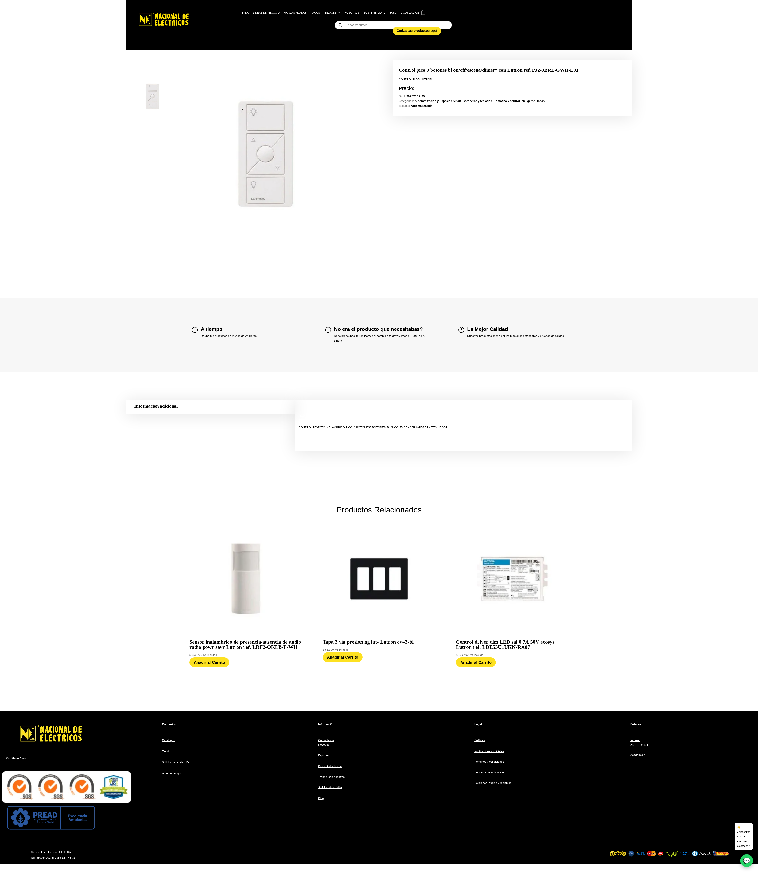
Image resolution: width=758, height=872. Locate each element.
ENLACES (330, 12)
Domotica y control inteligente (514, 101)
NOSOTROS (352, 12)
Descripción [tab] (308, 415)
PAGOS (315, 12)
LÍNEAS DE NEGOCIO (266, 12)
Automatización (421, 105)
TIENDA (244, 12)
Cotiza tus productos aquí (417, 31)
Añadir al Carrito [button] (209, 662)
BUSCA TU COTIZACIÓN (404, 12)
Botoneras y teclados (477, 101)
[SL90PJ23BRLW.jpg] (268, 155)
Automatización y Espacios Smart (438, 101)
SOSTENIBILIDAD (374, 12)
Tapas (541, 101)
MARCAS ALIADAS (295, 12)
